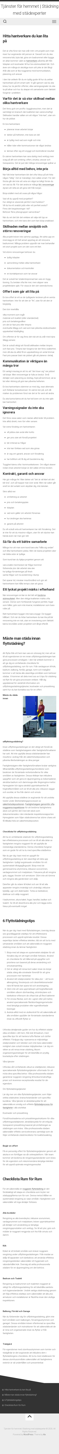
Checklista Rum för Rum (22, 1179)
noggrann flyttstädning (33, 1189)
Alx (44, 1434)
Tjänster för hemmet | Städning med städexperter (29, 10)
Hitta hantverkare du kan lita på (18, 1390)
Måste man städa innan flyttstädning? (21, 1395)
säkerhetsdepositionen (13, 804)
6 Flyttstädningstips (19, 920)
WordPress (28, 1434)
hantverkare (31, 61)
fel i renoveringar (46, 184)
